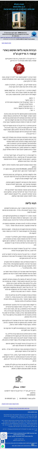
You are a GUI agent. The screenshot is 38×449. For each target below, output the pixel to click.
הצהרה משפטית (22, 443)
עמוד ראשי (14, 445)
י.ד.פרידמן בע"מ (27, 445)
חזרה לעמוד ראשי (6, 43)
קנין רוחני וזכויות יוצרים (23, 408)
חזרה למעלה (5, 404)
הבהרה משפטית (13, 408)
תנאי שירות (34, 443)
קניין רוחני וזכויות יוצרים (12, 443)
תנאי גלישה (28, 443)
